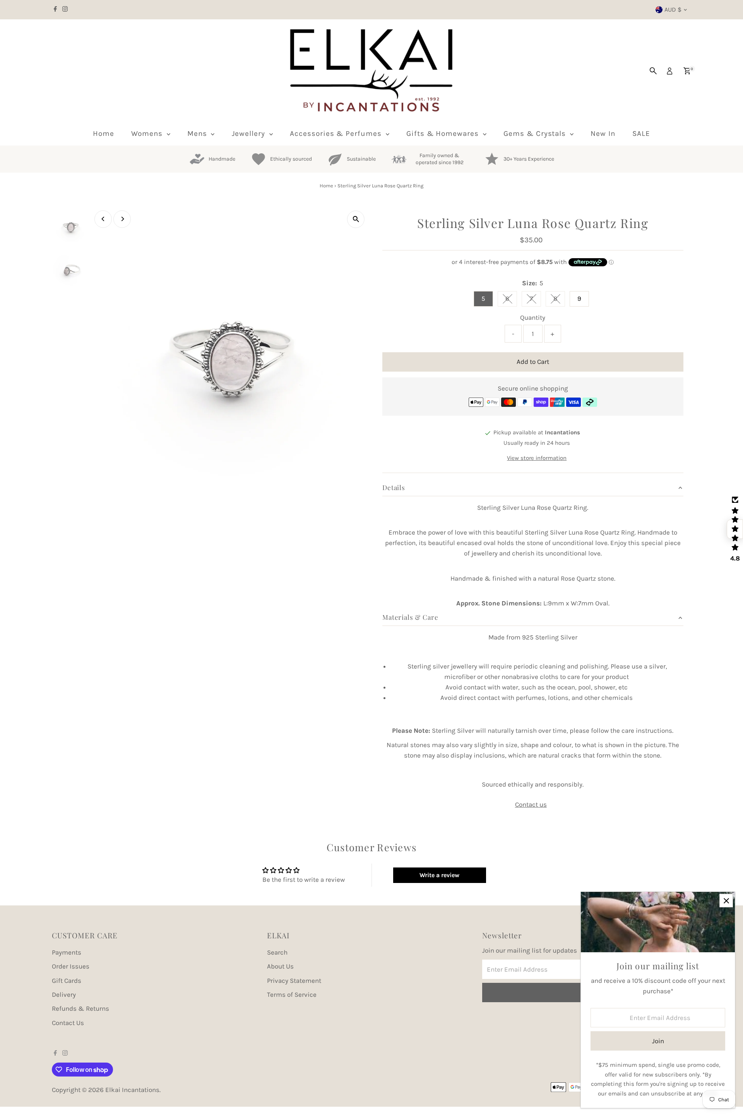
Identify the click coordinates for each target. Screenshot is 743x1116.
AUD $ (672, 9)
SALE (641, 133)
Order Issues (70, 966)
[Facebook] (55, 9)
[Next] (122, 219)
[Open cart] (687, 70)
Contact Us (68, 1023)
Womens (148, 133)
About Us (280, 966)
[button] (735, 529)
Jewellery (250, 133)
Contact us (531, 804)
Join (658, 1041)
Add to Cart (533, 361)
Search (277, 952)
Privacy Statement (294, 980)
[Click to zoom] (356, 219)
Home (103, 133)
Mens (198, 133)
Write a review (439, 875)
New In (603, 133)
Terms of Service (292, 994)
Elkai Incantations (132, 1090)
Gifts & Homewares (443, 133)
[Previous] (103, 219)
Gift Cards (66, 980)
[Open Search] (653, 70)
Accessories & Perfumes (337, 133)
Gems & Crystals (535, 133)
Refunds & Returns (80, 1008)
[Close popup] (726, 900)
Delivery (64, 994)
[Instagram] (65, 9)
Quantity (532, 317)
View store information (537, 458)
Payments (66, 952)
